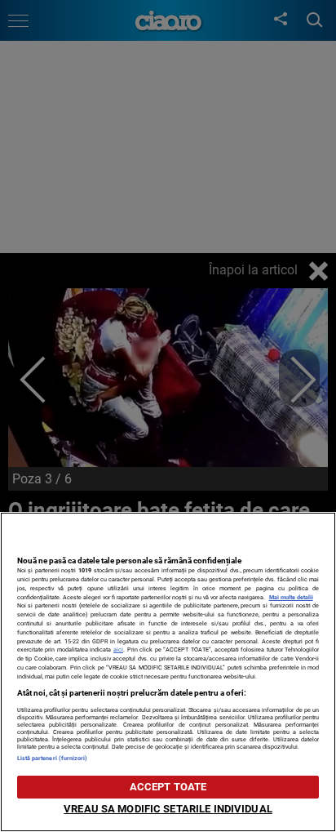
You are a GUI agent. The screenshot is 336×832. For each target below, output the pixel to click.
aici (118, 649)
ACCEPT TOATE (168, 787)
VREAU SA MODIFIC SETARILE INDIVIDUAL (168, 809)
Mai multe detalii (291, 597)
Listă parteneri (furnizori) (52, 758)
